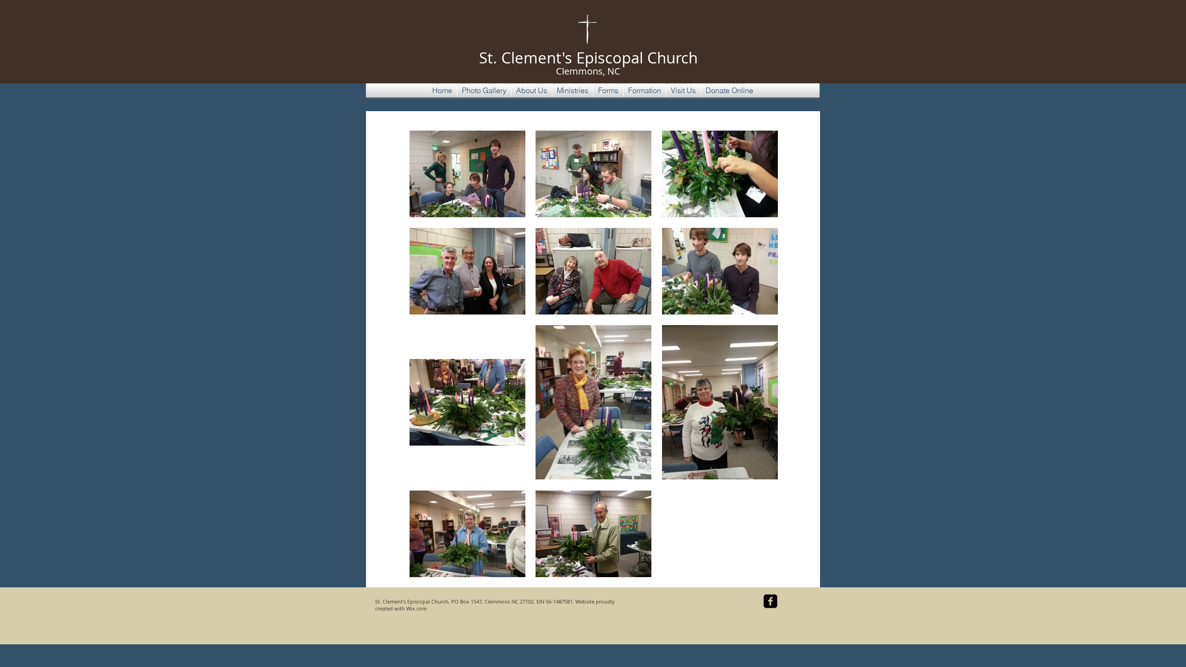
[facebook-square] (770, 601)
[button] (484, 90)
